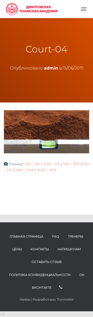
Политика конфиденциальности (40, 275)
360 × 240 (25, 170)
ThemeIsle (65, 299)
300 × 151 (51, 164)
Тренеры (75, 236)
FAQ (55, 236)
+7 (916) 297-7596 (61, 287)
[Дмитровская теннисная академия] (33, 9)
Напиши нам (69, 249)
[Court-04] (46, 131)
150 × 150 (32, 164)
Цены (17, 249)
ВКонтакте (42, 288)
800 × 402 (46, 170)
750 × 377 (71, 164)
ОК (81, 275)
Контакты (40, 249)
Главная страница (26, 236)
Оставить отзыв (47, 262)
